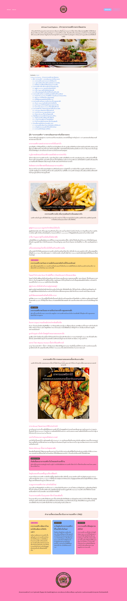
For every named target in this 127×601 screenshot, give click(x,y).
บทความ (14, 9)
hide (37, 75)
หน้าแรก (9, 9)
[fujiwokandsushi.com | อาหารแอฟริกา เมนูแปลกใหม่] (63, 9)
